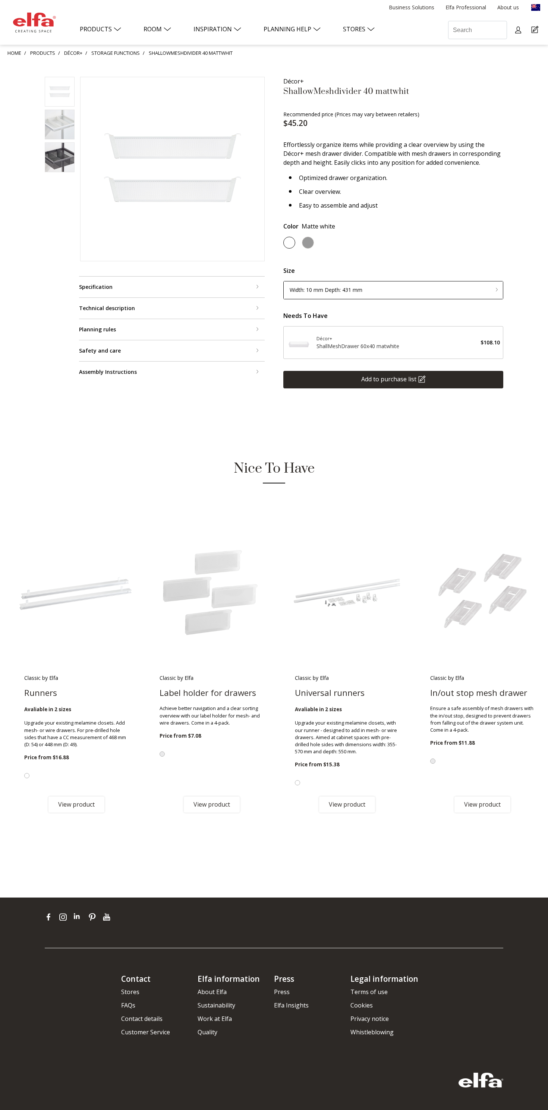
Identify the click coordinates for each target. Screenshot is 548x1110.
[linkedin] (79, 917)
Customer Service (145, 1032)
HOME (14, 53)
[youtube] (107, 917)
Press (282, 992)
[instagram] (64, 917)
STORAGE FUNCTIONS (115, 53)
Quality (207, 1032)
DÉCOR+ (73, 53)
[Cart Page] (536, 30)
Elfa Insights (291, 1005)
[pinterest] (93, 917)
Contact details (142, 1019)
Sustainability (216, 1005)
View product (76, 804)
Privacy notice (369, 1019)
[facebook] (50, 917)
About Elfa (212, 992)
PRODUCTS (42, 53)
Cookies (361, 1005)
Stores (130, 992)
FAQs (128, 1005)
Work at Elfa (215, 1019)
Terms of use (369, 992)
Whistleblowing (372, 1032)
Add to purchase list (388, 379)
